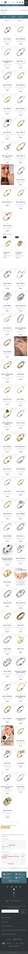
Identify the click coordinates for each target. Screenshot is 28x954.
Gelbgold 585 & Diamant (7, 110)
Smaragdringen (10, 856)
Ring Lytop (7, 491)
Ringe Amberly (20, 513)
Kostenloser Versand (8, 874)
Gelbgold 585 (7, 204)
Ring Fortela (7, 328)
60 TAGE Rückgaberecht (21, 874)
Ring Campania (7, 718)
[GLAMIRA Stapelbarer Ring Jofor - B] (7, 413)
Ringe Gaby (7, 763)
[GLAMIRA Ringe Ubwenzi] (7, 801)
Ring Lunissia (7, 625)
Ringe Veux (20, 648)
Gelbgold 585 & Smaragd (7, 426)
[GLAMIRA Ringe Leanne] (20, 169)
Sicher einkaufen (15, 880)
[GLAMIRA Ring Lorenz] (7, 28)
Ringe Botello (7, 513)
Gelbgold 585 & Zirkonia (7, 353)
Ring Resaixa (20, 740)
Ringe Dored (7, 648)
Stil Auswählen (3, 12)
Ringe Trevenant (21, 305)
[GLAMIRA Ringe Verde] (7, 661)
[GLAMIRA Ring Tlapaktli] (20, 243)
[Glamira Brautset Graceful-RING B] (7, 777)
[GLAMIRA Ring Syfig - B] (20, 51)
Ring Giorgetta (20, 202)
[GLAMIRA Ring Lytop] (7, 481)
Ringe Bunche (7, 602)
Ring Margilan (20, 85)
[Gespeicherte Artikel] (22, 2)
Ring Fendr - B (21, 132)
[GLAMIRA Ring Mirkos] (7, 98)
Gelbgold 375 (7, 584)
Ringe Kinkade (20, 469)
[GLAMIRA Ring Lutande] (20, 481)
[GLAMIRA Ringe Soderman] (20, 28)
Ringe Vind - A (21, 536)
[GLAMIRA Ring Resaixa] (20, 730)
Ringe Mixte (20, 374)
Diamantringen (12, 845)
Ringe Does (20, 625)
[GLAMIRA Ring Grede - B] (20, 146)
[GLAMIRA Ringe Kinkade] (20, 458)
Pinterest (20, 887)
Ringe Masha (20, 786)
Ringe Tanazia (7, 225)
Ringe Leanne (21, 179)
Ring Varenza (7, 446)
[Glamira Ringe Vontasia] (7, 74)
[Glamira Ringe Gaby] (7, 753)
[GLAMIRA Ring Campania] (7, 708)
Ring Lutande (21, 491)
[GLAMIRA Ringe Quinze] (7, 572)
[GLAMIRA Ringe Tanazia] (7, 215)
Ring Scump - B (7, 469)
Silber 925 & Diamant (20, 181)
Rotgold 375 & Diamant (7, 698)
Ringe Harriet (7, 536)
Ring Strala (20, 399)
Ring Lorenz (7, 39)
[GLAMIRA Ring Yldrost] (7, 341)
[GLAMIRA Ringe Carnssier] (7, 686)
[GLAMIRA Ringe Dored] (7, 638)
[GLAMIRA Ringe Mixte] (20, 364)
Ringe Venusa (21, 422)
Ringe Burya (20, 763)
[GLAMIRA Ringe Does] (20, 615)
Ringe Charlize (20, 558)
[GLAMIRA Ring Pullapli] (7, 389)
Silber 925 (7, 604)
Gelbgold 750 (7, 720)
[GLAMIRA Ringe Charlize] (20, 548)
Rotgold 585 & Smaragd (20, 425)
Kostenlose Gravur (8, 878)
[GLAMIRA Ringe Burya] (20, 753)
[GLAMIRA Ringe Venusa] (20, 412)
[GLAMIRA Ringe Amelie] (7, 273)
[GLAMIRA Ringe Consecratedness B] (7, 365)
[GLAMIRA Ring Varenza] (7, 436)
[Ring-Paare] (10, 2)
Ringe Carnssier (7, 696)
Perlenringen (11, 863)
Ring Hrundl (7, 132)
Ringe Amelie (7, 283)
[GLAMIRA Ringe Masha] (20, 776)
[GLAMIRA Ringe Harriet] (7, 525)
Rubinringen (16, 856)
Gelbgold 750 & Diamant (20, 134)
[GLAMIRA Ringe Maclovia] (20, 592)
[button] (2, 34)
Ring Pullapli (7, 399)
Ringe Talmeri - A (21, 108)
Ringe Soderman (20, 39)
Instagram (12, 887)
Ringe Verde (7, 671)
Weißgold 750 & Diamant (7, 561)
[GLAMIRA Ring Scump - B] (7, 458)
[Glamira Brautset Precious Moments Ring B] (7, 548)
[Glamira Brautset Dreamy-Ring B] (20, 318)
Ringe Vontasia (7, 85)
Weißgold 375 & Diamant (7, 41)
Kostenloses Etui (20, 878)
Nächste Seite (5, 827)
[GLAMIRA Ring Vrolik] (8, 243)
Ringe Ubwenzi (7, 810)
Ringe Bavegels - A (7, 202)
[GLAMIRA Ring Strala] (20, 389)
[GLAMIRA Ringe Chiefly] (20, 273)
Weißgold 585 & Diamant (20, 41)
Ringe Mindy (7, 305)
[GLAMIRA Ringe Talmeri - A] (20, 99)
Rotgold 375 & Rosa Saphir (7, 227)
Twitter (16, 887)
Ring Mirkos (7, 108)
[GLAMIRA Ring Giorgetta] (20, 192)
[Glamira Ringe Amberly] (20, 503)
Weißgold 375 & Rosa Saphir (7, 493)
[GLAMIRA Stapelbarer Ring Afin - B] (20, 686)
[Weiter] (20, 822)
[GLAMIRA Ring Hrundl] (7, 122)
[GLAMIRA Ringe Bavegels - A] (7, 191)
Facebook (8, 887)
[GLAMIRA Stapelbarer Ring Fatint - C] (7, 51)
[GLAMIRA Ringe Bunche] (7, 592)
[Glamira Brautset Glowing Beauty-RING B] (20, 662)
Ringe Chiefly (21, 283)
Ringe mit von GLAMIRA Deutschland (9, 825)
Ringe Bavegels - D (20, 446)
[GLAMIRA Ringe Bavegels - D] (20, 436)
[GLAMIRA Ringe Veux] (20, 638)
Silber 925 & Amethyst (7, 159)
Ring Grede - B (21, 156)
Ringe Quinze (7, 582)
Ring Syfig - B (21, 61)
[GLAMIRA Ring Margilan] (20, 75)
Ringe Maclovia (20, 602)
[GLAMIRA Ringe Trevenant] (20, 295)
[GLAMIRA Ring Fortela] (7, 318)
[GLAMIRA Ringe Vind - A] (20, 525)
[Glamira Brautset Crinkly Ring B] (7, 146)
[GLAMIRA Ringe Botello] (7, 503)
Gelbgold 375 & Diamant (7, 448)
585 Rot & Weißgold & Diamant (7, 307)
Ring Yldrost (7, 351)
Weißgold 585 (20, 722)
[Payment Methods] (14, 945)
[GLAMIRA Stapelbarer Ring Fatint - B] (20, 708)
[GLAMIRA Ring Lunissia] (7, 615)
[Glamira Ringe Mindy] (7, 295)
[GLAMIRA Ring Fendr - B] (20, 122)
